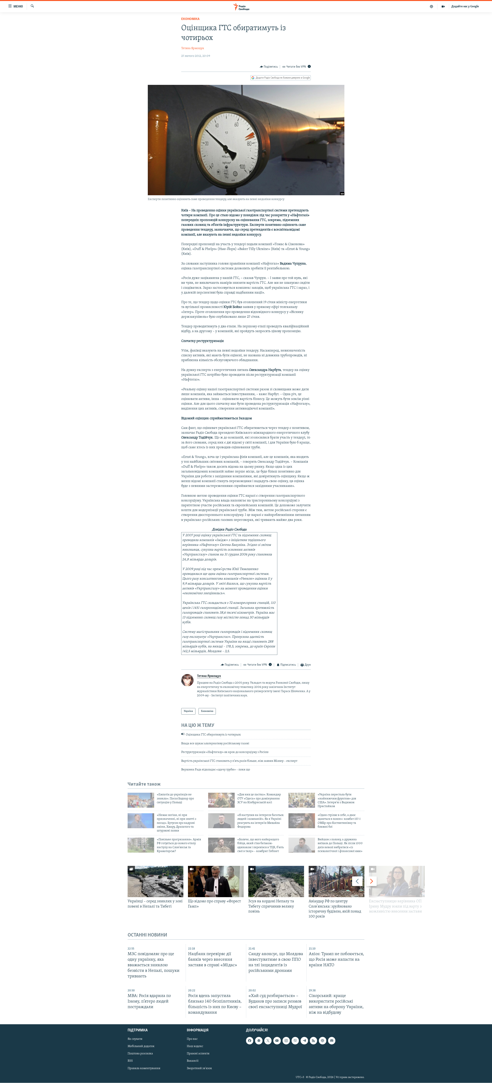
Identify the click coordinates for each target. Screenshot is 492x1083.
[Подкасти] (431, 6)
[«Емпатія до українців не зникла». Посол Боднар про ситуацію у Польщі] (141, 800)
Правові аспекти (198, 1053)
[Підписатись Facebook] (249, 1040)
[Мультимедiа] (443, 6)
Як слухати (135, 1039)
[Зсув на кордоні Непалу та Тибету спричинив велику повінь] (276, 881)
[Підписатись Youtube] (277, 1040)
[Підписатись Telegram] (304, 1040)
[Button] (269, 66)
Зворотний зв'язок (199, 1068)
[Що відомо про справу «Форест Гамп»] (216, 881)
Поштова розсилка (140, 1053)
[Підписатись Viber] (295, 1040)
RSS (130, 1061)
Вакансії (193, 1061)
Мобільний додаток (141, 1046)
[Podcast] (322, 1040)
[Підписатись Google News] (258, 1040)
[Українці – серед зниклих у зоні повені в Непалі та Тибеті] (155, 881)
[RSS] (313, 1040)
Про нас (192, 1039)
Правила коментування (144, 1068)
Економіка (190, 19)
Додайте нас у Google (465, 6)
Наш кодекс (195, 1046)
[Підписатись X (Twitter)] (268, 1040)
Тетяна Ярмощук (192, 48)
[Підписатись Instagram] (286, 1040)
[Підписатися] (331, 1040)
